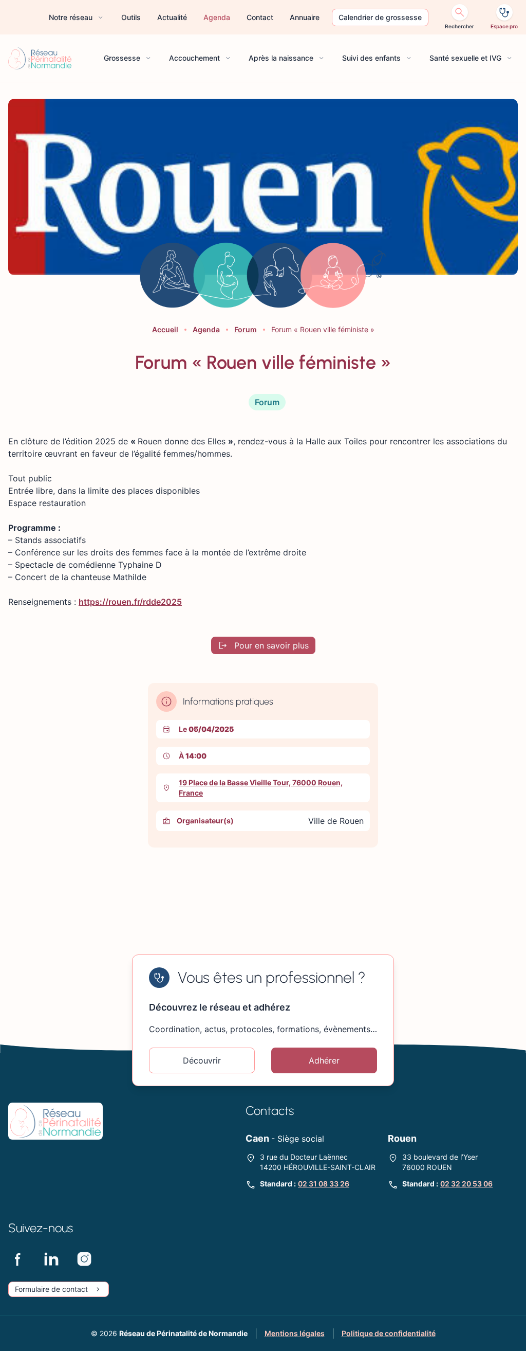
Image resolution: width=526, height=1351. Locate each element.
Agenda (206, 329)
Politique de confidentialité (389, 1333)
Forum (245, 329)
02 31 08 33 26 (323, 1183)
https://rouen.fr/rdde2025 (130, 602)
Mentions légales (295, 1333)
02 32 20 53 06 (466, 1183)
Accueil (165, 329)
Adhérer (324, 1060)
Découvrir (202, 1060)
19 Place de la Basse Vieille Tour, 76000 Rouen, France (261, 787)
